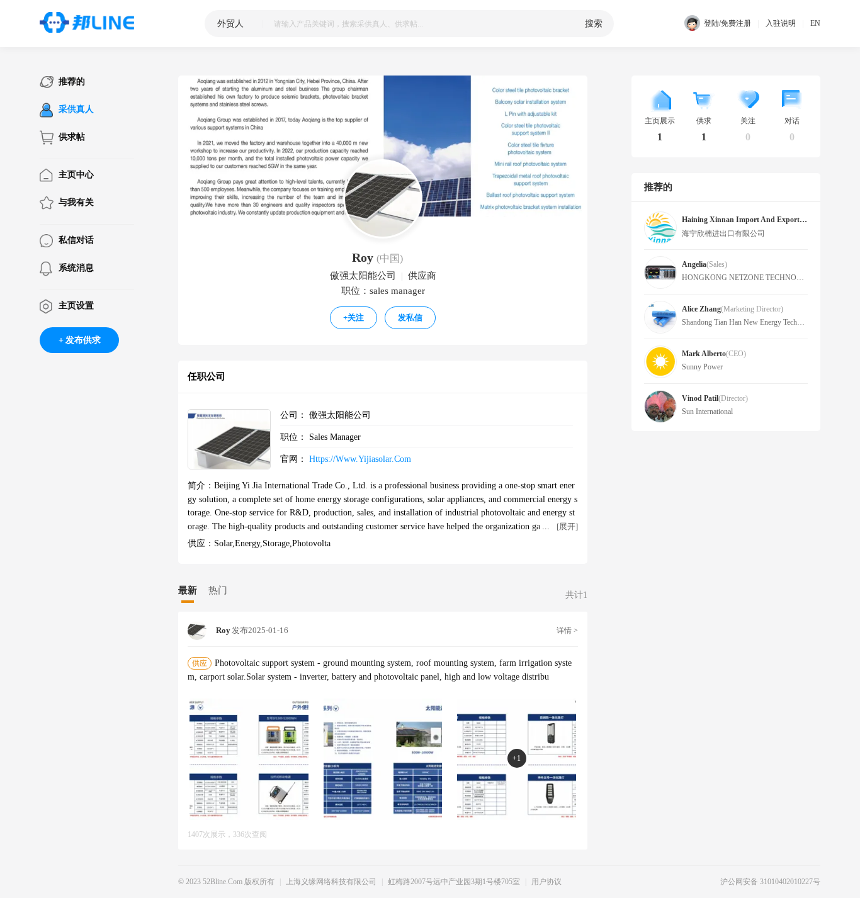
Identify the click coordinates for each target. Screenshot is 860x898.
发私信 (410, 317)
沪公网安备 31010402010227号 (770, 881)
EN (815, 23)
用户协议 (546, 881)
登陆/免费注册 (727, 23)
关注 (353, 317)
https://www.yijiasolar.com (360, 459)
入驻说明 (781, 23)
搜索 (594, 23)
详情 (567, 630)
